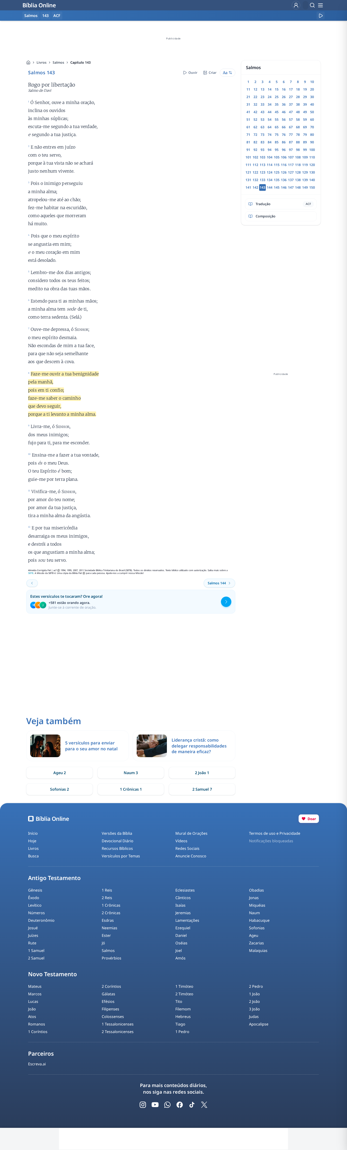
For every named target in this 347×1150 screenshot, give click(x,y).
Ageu (253, 935)
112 (255, 164)
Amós (180, 958)
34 (269, 104)
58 (298, 119)
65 (277, 127)
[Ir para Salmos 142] (32, 583)
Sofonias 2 (59, 789)
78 (298, 134)
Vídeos (181, 840)
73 (262, 134)
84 (269, 142)
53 (262, 119)
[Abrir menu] (320, 5)
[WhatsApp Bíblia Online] (167, 1104)
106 (284, 157)
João (32, 1009)
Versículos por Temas (121, 856)
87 (291, 142)
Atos (32, 1016)
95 (277, 149)
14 (269, 89)
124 (269, 172)
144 (269, 187)
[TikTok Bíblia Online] (192, 1104)
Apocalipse (258, 1024)
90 (312, 142)
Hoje (32, 840)
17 (291, 89)
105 (276, 157)
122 (255, 172)
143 (45, 15)
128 (298, 172)
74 (269, 134)
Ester (106, 935)
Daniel (181, 935)
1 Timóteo (184, 986)
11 (248, 89)
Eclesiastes (185, 890)
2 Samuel (36, 958)
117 (291, 164)
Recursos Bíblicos (117, 848)
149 (305, 187)
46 (284, 112)
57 (291, 119)
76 (284, 134)
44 (269, 112)
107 (291, 157)
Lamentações (187, 920)
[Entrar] (296, 5)
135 (276, 180)
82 (255, 142)
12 (255, 89)
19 (305, 89)
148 (298, 187)
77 (291, 134)
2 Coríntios (111, 986)
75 (277, 134)
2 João (254, 1001)
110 (312, 157)
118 (298, 164)
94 (269, 149)
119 (305, 164)
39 (305, 104)
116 (284, 164)
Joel (178, 950)
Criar (212, 72)
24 (269, 97)
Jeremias (183, 912)
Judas (254, 1016)
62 (255, 127)
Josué (33, 927)
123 (262, 172)
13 (262, 89)
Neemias (109, 927)
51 (248, 119)
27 (291, 97)
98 (298, 149)
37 (291, 104)
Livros (42, 62)
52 (255, 119)
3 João (254, 1009)
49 (305, 112)
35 (277, 104)
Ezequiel (182, 927)
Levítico (35, 905)
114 (269, 164)
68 (298, 127)
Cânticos (183, 897)
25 (277, 97)
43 (262, 112)
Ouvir (192, 72)
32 (255, 104)
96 (284, 149)
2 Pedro (256, 986)
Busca (33, 856)
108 (298, 157)
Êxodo (33, 897)
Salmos (58, 62)
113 (262, 164)
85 (277, 142)
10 (312, 81)
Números (36, 912)
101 (248, 157)
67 (291, 127)
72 (255, 134)
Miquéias (257, 905)
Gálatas (108, 993)
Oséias (181, 943)
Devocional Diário (117, 840)
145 (276, 187)
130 (312, 172)
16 (284, 89)
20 (312, 89)
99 (305, 149)
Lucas (33, 1001)
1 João (254, 993)
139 (305, 180)
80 (312, 134)
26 (284, 97)
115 (276, 164)
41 (248, 112)
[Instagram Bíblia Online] (143, 1104)
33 (262, 104)
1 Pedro (182, 1031)
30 (312, 97)
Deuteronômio (41, 920)
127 (291, 172)
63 (262, 127)
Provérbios (111, 958)
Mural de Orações (191, 833)
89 (305, 142)
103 (262, 157)
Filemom (183, 1009)
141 (248, 187)
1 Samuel (36, 950)
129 (305, 172)
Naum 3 (131, 772)
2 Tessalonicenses (118, 1031)
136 (284, 180)
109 (305, 157)
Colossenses (113, 1016)
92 (255, 149)
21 (248, 97)
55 (277, 119)
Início (33, 833)
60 (312, 119)
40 (312, 104)
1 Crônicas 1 (131, 789)
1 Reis (107, 890)
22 (255, 97)
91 (248, 149)
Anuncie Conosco (190, 856)
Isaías (180, 905)
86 (284, 142)
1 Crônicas (111, 905)
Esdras (108, 920)
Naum (254, 912)
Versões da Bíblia (117, 833)
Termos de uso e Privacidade (274, 833)
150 (312, 187)
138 (298, 180)
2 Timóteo (184, 993)
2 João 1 (202, 772)
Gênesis (35, 890)
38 (298, 104)
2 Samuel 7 (202, 789)
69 (305, 127)
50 (312, 112)
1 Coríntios (37, 1031)
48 (298, 112)
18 (298, 89)
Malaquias (258, 950)
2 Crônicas (111, 912)
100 (312, 149)
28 (298, 97)
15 (277, 89)
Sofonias (257, 927)
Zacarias (256, 943)
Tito (178, 1001)
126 (284, 172)
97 (291, 149)
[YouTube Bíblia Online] (155, 1104)
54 (269, 119)
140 (312, 180)
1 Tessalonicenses (118, 1024)
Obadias (256, 890)
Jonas (254, 897)
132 (255, 180)
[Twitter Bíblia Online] (204, 1104)
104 (269, 157)
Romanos (36, 1024)
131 (248, 180)
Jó (103, 943)
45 (277, 112)
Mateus (35, 986)
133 (262, 180)
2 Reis (107, 897)
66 (284, 127)
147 (291, 187)
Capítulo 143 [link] (80, 62)
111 (248, 164)
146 (284, 187)
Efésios (108, 1001)
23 (262, 97)
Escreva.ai (37, 1064)
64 (269, 127)
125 (276, 172)
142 (255, 187)
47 (291, 112)
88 (298, 142)
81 (248, 142)
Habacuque (259, 920)
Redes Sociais (187, 848)
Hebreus (183, 1016)
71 (248, 134)
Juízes (33, 935)
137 (291, 180)
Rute (32, 943)
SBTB (30, 573)
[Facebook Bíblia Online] (179, 1104)
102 (255, 157)
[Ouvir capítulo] (321, 16)
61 (248, 127)
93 (262, 149)
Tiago (180, 1024)
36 (284, 104)
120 (312, 164)
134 (269, 180)
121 (248, 172)
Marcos (35, 993)
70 (312, 127)
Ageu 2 (59, 772)
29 (305, 97)
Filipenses (110, 1009)
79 (305, 134)
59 (305, 119)
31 (248, 104)
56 (284, 119)
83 (262, 142)
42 (255, 112)
